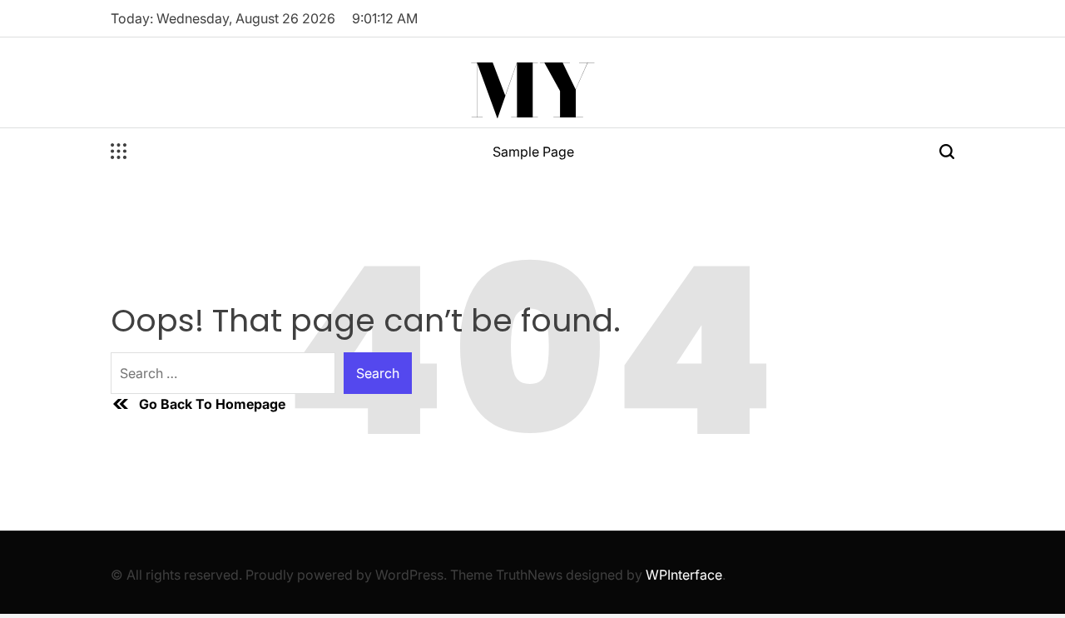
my (532, 90)
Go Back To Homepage (212, 404)
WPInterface (684, 574)
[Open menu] (119, 151)
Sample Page (533, 151)
